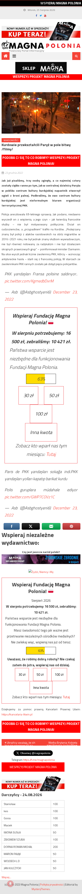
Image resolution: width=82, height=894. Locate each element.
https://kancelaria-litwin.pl (17, 714)
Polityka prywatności (51, 885)
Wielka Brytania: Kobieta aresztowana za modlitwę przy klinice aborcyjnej (62, 743)
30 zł (28, 395)
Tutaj (51, 454)
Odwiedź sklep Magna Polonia (41, 68)
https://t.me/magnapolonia (39, 760)
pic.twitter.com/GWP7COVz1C (30, 497)
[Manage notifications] (10, 884)
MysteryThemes (41, 889)
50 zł (54, 395)
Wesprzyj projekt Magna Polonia (41, 76)
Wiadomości (11, 140)
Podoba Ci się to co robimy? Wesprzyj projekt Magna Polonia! (41, 160)
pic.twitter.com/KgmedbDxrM (29, 281)
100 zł (41, 413)
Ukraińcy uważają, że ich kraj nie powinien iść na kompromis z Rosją (20, 743)
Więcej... (6, 877)
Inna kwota (41, 432)
